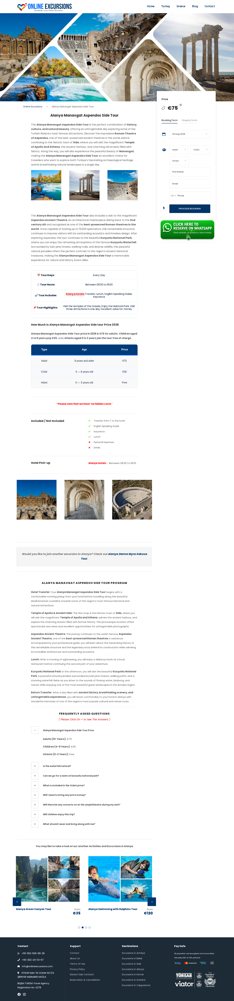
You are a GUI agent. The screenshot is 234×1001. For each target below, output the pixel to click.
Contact (210, 6)
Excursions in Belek (132, 958)
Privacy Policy (77, 969)
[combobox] (173, 196)
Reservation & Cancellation (85, 979)
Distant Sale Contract (82, 974)
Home (151, 6)
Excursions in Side (131, 963)
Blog (195, 6)
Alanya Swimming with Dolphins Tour (112, 909)
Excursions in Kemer (133, 974)
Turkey (165, 6)
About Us (75, 958)
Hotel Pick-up (40, 463)
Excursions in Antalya (133, 953)
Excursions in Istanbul (133, 979)
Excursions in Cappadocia (136, 985)
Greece (181, 6)
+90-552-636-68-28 (33, 953)
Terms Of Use (77, 963)
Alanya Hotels (75, 294)
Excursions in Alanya (133, 969)
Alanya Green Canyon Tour (33, 909)
